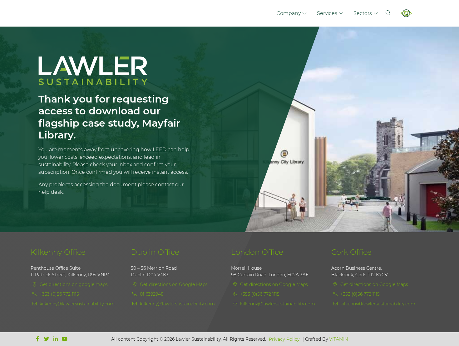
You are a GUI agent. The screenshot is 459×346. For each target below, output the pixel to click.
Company (289, 13)
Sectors (362, 13)
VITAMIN (338, 339)
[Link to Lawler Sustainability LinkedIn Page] (56, 339)
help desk (50, 192)
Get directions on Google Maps (173, 284)
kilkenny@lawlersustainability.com (77, 304)
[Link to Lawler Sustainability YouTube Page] (65, 339)
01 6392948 (151, 294)
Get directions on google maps (73, 284)
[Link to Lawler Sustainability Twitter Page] (47, 339)
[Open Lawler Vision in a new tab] (410, 13)
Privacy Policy (284, 339)
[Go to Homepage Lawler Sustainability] (114, 74)
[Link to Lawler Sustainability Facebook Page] (38, 339)
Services (327, 13)
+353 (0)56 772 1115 (58, 294)
